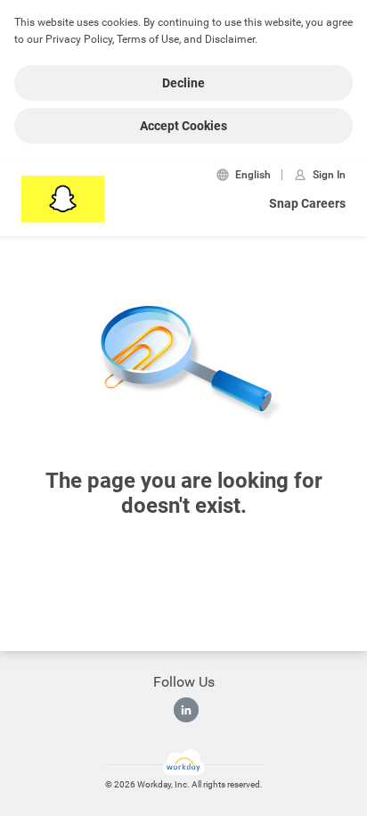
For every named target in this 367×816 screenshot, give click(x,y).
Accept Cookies (183, 126)
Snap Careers (307, 203)
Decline (183, 83)
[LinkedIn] (186, 709)
